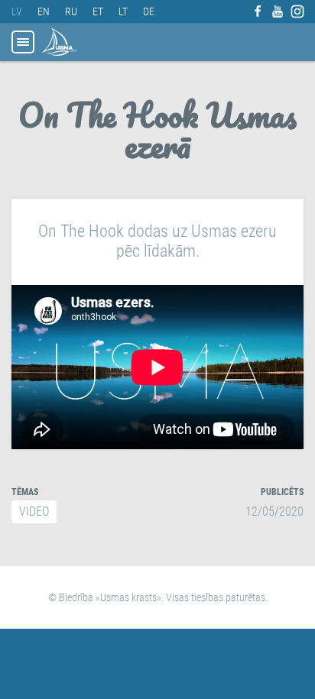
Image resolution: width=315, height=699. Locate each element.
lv (16, 11)
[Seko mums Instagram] (297, 11)
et (98, 11)
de (148, 11)
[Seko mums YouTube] (277, 11)
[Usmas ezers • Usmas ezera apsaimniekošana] (59, 42)
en (43, 11)
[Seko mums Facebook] (258, 11)
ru (71, 11)
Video (34, 511)
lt (123, 11)
